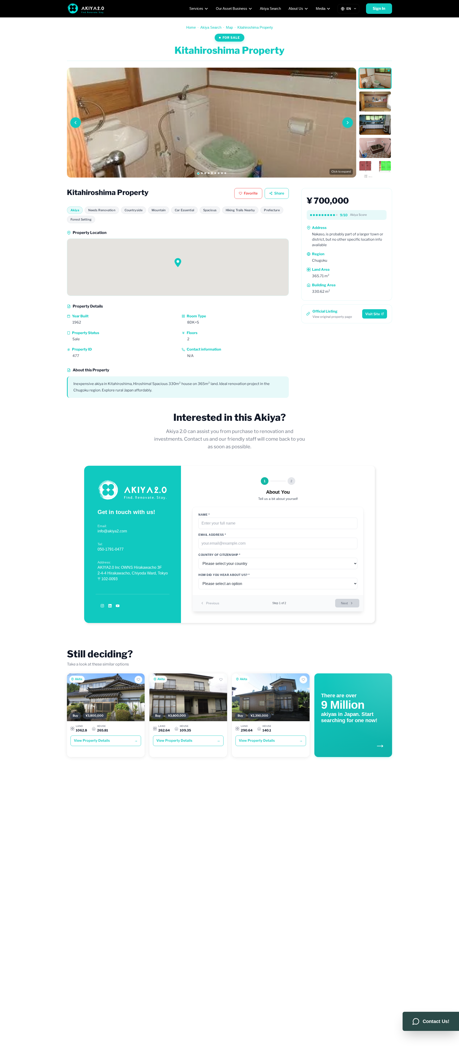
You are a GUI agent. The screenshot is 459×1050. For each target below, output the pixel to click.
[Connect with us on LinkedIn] (110, 606)
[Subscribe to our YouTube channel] (117, 606)
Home (191, 27)
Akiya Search (270, 8)
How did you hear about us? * (224, 575)
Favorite (251, 193)
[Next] (347, 122)
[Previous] (75, 122)
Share (279, 193)
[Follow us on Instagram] (102, 606)
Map (229, 27)
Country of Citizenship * (219, 555)
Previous (212, 603)
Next (344, 603)
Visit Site (372, 314)
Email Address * (212, 534)
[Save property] (138, 679)
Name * (204, 514)
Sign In (379, 8)
